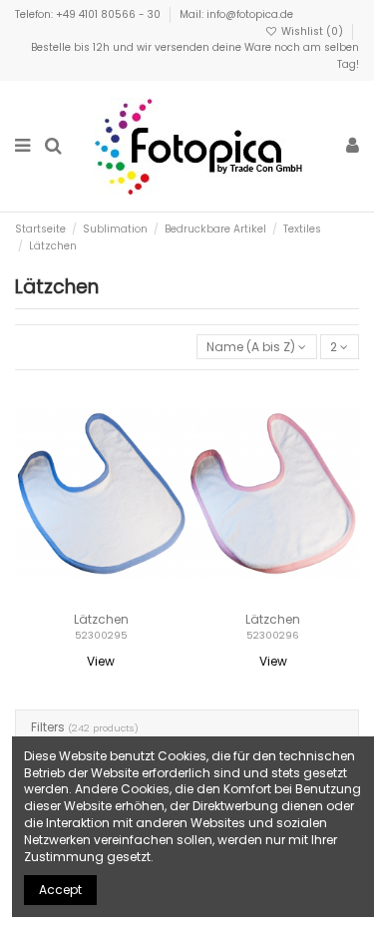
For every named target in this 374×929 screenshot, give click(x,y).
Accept (60, 889)
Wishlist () (312, 31)
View (101, 661)
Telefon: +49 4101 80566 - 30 (89, 14)
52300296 (272, 635)
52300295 (101, 635)
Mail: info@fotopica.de (236, 14)
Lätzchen (101, 619)
